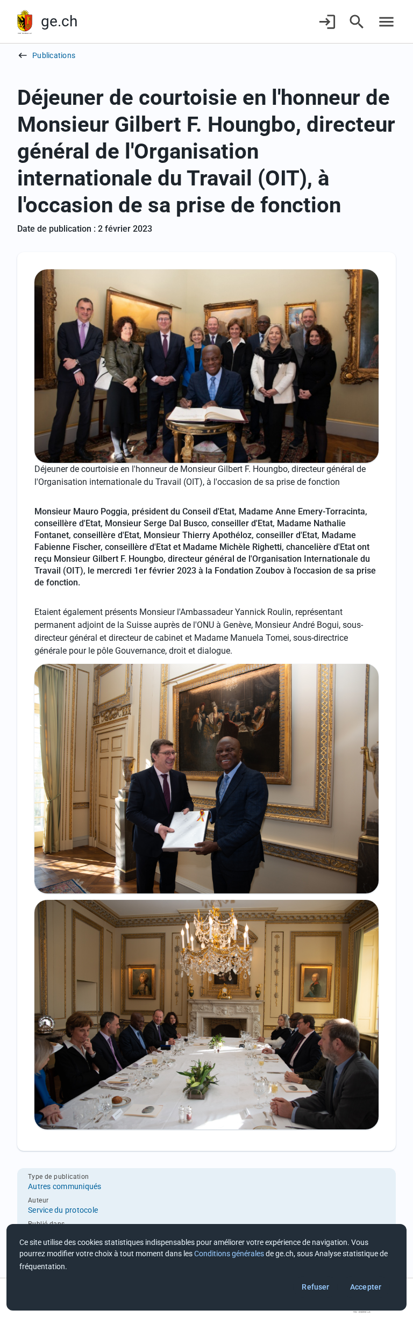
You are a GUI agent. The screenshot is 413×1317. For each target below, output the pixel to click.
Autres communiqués (65, 1186)
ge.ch (59, 21)
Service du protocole (63, 1210)
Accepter (365, 1287)
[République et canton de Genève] (24, 22)
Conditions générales (229, 1253)
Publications (53, 55)
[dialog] (206, 1267)
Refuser (315, 1287)
